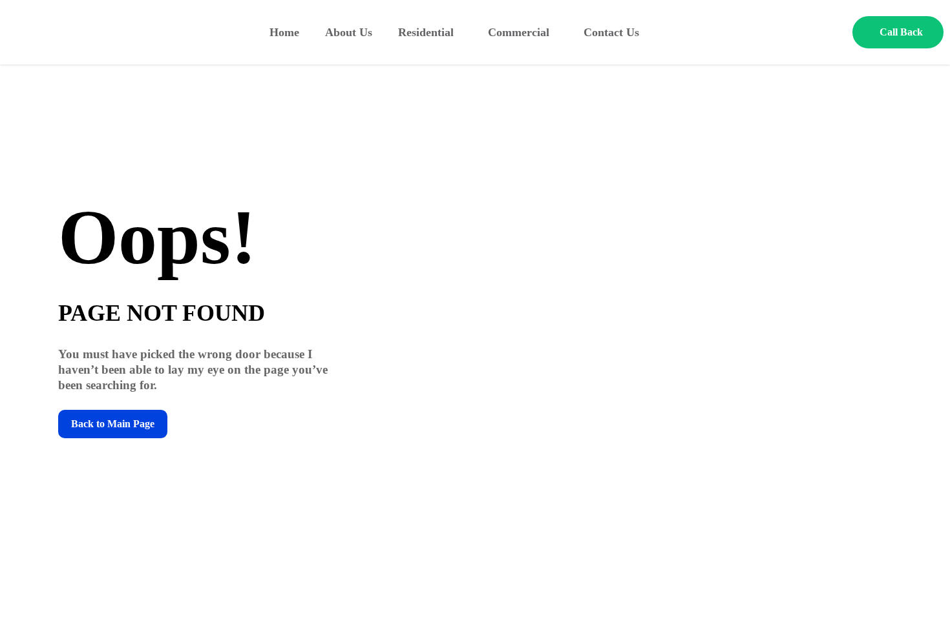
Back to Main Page (112, 423)
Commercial (518, 32)
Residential (426, 32)
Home (284, 32)
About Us (348, 32)
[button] (898, 32)
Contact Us (611, 32)
